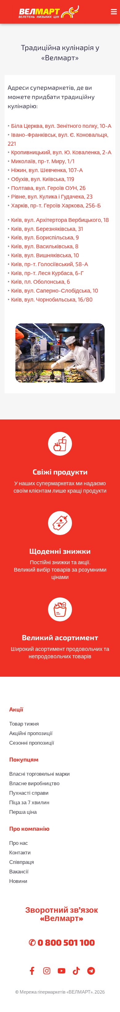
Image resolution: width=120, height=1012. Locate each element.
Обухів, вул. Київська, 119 (42, 178)
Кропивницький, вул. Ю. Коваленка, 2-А (61, 152)
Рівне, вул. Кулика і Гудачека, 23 (52, 196)
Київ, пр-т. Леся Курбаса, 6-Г (47, 273)
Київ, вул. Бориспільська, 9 (45, 237)
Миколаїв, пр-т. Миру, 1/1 (42, 161)
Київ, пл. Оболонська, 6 (40, 281)
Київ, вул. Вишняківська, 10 (45, 255)
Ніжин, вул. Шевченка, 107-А (47, 170)
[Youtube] (62, 971)
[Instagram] (47, 971)
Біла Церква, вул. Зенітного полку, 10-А (61, 125)
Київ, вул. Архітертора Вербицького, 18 (60, 219)
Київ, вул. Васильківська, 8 (44, 246)
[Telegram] (91, 971)
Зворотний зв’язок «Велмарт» (61, 914)
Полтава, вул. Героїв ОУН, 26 (48, 187)
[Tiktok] (76, 971)
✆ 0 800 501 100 (62, 942)
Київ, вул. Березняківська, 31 (47, 228)
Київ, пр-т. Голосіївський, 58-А (49, 264)
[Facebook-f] (32, 971)
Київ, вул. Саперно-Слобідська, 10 (54, 290)
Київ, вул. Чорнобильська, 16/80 (52, 299)
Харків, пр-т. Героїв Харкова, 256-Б (56, 205)
